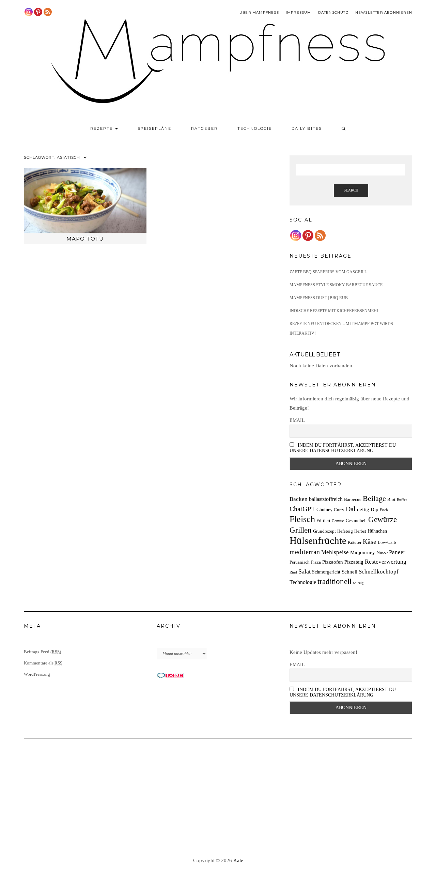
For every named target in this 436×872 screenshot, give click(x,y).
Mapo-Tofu (85, 238)
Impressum (298, 12)
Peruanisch (300, 562)
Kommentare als (43, 663)
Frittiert (323, 520)
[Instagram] (29, 12)
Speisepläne (154, 128)
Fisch (384, 510)
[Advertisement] (218, 798)
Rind (293, 572)
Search (351, 190)
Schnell (349, 572)
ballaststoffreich (326, 499)
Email (297, 420)
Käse (369, 541)
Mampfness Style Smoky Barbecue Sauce (336, 284)
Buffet (402, 500)
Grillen (301, 529)
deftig (363, 509)
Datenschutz (333, 12)
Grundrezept (324, 531)
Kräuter (354, 542)
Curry (339, 509)
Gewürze (382, 519)
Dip (374, 509)
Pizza (316, 562)
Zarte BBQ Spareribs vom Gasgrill (328, 272)
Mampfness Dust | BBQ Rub (319, 297)
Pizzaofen (332, 562)
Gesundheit (356, 520)
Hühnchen (377, 531)
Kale (238, 860)
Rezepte (102, 128)
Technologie (254, 128)
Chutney (324, 509)
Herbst (360, 531)
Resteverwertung (385, 561)
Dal (351, 509)
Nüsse (382, 552)
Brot (391, 499)
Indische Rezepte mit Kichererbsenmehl (334, 310)
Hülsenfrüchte (318, 540)
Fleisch (302, 519)
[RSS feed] (48, 12)
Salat (304, 571)
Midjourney (362, 552)
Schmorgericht (326, 572)
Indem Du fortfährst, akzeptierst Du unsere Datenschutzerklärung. (343, 448)
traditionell (334, 581)
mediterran (305, 551)
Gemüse (338, 521)
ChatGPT (302, 509)
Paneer (397, 552)
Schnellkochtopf (379, 571)
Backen (299, 499)
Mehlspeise (335, 552)
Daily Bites (307, 128)
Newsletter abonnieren (383, 12)
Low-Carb (387, 542)
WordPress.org (37, 674)
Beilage (374, 498)
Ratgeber (204, 128)
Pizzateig (353, 562)
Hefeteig (345, 531)
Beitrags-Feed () (42, 651)
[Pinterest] (38, 12)
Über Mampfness (259, 12)
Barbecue (352, 499)
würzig (358, 583)
